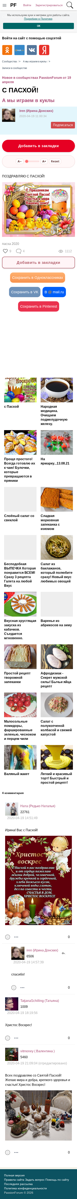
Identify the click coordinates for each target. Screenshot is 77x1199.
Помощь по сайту (57, 1179)
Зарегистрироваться (49, 5)
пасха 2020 (10, 244)
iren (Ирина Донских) (36, 111)
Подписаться (63, 125)
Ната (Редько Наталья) (37, 806)
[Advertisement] (38, 344)
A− (20, 161)
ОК (38, 25)
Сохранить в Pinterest (38, 306)
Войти (27, 5)
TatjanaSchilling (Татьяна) (39, 1000)
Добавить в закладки (38, 146)
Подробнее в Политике (38, 18)
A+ (44, 161)
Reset (55, 161)
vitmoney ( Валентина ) (37, 1051)
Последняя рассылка (18, 1184)
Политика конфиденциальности (25, 1188)
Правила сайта (14, 1179)
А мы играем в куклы (28, 100)
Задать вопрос (35, 1179)
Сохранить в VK (24, 292)
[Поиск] (70, 5)
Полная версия (14, 1175)
